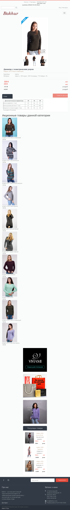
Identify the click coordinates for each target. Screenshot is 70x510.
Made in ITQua (5, 508)
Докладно (5, 502)
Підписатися (62, 480)
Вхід (60, 7)
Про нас (26, 2)
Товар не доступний (62, 95)
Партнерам (33, 2)
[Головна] (10, 13)
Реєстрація (65, 7)
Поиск (16, 7)
